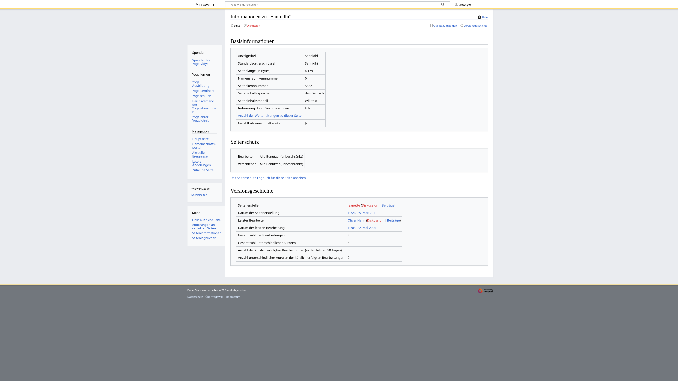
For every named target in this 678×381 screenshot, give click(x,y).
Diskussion (370, 205)
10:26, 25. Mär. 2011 (362, 213)
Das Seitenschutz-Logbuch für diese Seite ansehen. (268, 178)
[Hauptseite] (204, 26)
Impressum (233, 296)
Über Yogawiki (214, 296)
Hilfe (485, 17)
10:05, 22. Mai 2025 (362, 228)
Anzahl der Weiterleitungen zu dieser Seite (270, 115)
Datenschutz (195, 296)
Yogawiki (204, 4)
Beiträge (388, 205)
